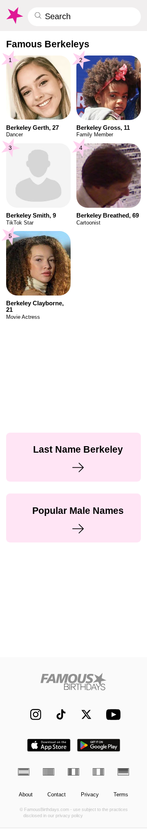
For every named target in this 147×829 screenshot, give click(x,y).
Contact (56, 794)
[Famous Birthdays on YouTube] (111, 714)
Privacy (90, 794)
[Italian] (98, 772)
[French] (73, 772)
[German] (123, 772)
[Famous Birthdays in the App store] (49, 745)
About (26, 794)
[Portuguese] (48, 772)
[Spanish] (23, 772)
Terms (121, 794)
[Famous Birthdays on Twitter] (83, 714)
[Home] (73, 681)
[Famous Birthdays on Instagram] (32, 714)
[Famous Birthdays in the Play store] (98, 745)
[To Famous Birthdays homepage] (14, 15)
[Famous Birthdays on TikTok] (57, 714)
